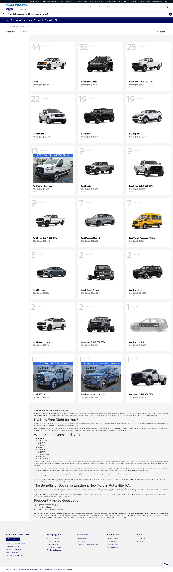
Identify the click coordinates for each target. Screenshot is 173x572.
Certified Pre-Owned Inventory (87, 544)
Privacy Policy (25, 569)
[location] (106, 1)
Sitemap (40, 569)
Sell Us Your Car (112, 541)
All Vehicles (83, 534)
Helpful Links (113, 534)
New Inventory (82, 538)
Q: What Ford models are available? (45, 504)
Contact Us (14, 539)
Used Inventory (82, 541)
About (140, 534)
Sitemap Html (48, 569)
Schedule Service (113, 544)
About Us (140, 541)
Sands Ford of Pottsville (13, 569)
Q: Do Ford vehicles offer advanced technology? (49, 509)
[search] (168, 7)
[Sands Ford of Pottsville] (23, 7)
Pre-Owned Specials (54, 550)
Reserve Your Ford (53, 541)
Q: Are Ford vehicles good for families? (46, 506)
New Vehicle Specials (54, 547)
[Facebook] (8, 560)
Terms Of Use (34, 569)
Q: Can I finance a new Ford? (43, 507)
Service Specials (112, 547)
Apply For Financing (53, 538)
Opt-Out (63, 569)
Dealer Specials (52, 544)
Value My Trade (112, 538)
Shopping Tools (55, 534)
